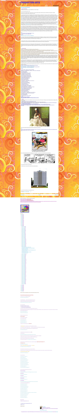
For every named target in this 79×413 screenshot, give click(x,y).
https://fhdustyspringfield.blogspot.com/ (24, 387)
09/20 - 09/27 (23, 240)
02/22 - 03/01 (23, 276)
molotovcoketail (50, 411)
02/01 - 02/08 (23, 279)
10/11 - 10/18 (23, 237)
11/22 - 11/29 (23, 231)
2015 (21, 225)
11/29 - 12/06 (23, 230)
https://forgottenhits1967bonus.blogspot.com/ (31, 339)
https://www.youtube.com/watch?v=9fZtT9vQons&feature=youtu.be (30, 97)
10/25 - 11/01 (23, 235)
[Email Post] (30, 191)
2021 (21, 219)
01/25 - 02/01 (23, 280)
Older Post (56, 194)
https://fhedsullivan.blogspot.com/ (23, 358)
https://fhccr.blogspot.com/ (23, 357)
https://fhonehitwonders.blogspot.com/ (24, 363)
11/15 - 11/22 (23, 232)
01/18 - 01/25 (23, 281)
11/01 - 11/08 (23, 234)
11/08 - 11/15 (23, 233)
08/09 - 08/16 (23, 246)
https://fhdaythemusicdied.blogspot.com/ (24, 386)
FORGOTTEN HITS (30, 3)
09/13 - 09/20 (23, 241)
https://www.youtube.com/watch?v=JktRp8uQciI (27, 35)
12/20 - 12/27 (23, 227)
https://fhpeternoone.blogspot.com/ (23, 374)
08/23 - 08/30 (23, 244)
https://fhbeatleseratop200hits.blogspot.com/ (24, 393)
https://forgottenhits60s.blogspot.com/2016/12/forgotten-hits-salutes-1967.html (28, 334)
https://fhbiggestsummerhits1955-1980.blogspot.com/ (25, 346)
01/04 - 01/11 (23, 283)
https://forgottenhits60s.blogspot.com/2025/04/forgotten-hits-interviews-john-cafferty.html (29, 381)
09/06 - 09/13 (23, 242)
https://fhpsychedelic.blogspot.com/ (23, 356)
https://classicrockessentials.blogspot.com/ (24, 297)
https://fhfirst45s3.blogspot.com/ (23, 322)
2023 (21, 217)
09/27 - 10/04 (23, 239)
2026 (22, 214)
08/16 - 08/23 (23, 245)
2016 (21, 224)
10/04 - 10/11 (23, 238)
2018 (21, 222)
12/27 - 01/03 (23, 226)
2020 (22, 220)
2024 (22, 216)
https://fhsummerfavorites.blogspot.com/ (24, 352)
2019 (21, 221)
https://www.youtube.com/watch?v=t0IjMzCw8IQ (27, 67)
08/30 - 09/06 (23, 243)
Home (40, 194)
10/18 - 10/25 (23, 236)
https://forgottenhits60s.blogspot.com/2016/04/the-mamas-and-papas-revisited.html (28, 392)
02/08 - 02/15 (23, 278)
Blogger (57, 411)
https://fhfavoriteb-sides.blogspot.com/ (24, 312)
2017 (21, 223)
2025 (21, 215)
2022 (21, 218)
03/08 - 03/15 (23, 274)
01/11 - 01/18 (23, 282)
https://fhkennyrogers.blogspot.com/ (23, 391)
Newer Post (22, 194)
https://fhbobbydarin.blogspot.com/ (23, 329)
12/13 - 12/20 (23, 228)
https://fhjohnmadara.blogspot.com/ (23, 397)
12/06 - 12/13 (23, 229)
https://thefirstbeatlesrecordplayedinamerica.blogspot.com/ (26, 302)
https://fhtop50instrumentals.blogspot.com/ (24, 362)
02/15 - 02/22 (23, 277)
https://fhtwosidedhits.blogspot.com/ (23, 311)
